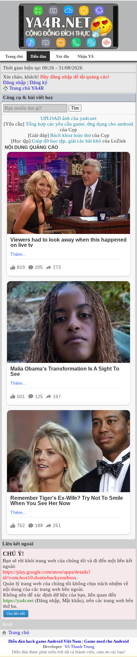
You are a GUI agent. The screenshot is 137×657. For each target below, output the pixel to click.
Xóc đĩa (62, 56)
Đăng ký (39, 82)
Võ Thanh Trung (79, 646)
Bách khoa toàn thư (70, 135)
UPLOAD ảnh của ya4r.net (68, 118)
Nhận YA (85, 56)
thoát (7, 624)
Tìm (75, 108)
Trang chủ (14, 56)
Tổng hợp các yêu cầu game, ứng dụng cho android (79, 124)
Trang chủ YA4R (26, 88)
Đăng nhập (14, 82)
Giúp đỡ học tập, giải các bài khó (66, 141)
